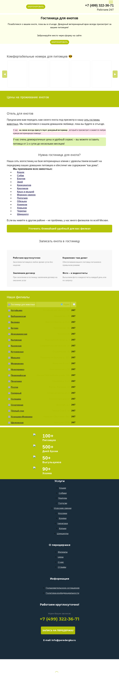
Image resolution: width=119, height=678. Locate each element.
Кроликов (22, 188)
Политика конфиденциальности (62, 593)
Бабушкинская (18, 316)
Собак (20, 175)
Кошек (20, 172)
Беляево (15, 322)
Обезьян (22, 201)
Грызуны (62, 498)
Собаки (63, 493)
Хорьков (22, 207)
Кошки (62, 488)
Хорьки (62, 528)
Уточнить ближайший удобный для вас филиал (59, 228)
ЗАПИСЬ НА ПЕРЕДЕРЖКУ (58, 630)
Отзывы (62, 567)
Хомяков (22, 204)
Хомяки (62, 518)
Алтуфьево (16, 310)
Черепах (21, 211)
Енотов (21, 178)
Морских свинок (26, 194)
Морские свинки (62, 508)
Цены (61, 557)
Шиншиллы (62, 533)
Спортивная (17, 405)
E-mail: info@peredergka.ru (59, 640)
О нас (61, 562)
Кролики (62, 513)
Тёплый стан (17, 411)
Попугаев (22, 198)
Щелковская (17, 422)
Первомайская (18, 375)
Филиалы (63, 552)
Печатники (16, 381)
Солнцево (16, 399)
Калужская (16, 340)
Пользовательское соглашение (62, 588)
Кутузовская (17, 352)
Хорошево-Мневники (21, 417)
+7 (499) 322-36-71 (99, 5)
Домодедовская (19, 334)
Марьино (15, 357)
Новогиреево (17, 369)
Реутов (14, 387)
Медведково (17, 363)
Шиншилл (23, 214)
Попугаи (62, 503)
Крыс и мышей (25, 191)
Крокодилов (24, 185)
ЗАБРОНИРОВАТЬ (36, 7)
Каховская (16, 346)
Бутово (14, 328)
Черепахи (62, 523)
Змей (20, 181)
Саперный (16, 393)
